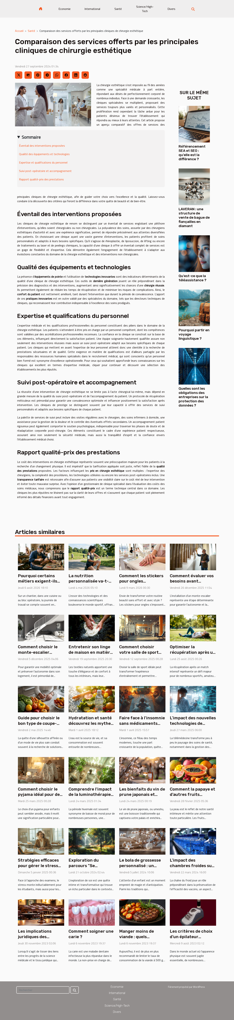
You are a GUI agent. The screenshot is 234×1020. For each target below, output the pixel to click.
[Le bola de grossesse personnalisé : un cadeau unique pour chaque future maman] (142, 841)
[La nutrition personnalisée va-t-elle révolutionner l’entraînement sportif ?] (92, 556)
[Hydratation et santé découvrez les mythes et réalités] (92, 699)
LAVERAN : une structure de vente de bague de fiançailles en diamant (194, 217)
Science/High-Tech (145, 8)
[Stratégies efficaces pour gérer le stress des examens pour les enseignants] (41, 841)
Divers (171, 9)
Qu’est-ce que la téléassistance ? (192, 278)
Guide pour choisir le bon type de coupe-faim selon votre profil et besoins (40, 726)
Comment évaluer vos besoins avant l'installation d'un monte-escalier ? (192, 584)
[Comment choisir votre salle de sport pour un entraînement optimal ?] (142, 628)
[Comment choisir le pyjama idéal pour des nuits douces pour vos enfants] (41, 770)
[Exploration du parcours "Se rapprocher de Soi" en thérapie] (92, 841)
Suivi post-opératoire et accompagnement (45, 171)
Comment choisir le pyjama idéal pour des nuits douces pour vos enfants (40, 797)
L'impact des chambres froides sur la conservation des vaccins (192, 868)
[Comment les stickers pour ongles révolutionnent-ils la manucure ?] (142, 556)
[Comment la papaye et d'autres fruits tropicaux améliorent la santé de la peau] (193, 770)
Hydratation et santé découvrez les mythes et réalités (91, 723)
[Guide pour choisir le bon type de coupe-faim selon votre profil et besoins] (41, 699)
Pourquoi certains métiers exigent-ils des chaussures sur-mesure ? (38, 584)
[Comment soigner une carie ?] (92, 912)
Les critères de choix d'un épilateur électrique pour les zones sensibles (191, 939)
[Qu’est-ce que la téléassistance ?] (194, 253)
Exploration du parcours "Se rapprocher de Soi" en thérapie (91, 868)
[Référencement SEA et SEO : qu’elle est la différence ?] (194, 124)
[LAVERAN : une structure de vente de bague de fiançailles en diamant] (194, 186)
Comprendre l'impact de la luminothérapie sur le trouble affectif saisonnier (90, 797)
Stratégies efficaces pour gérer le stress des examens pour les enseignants (39, 868)
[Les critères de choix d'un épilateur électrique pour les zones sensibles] (193, 912)
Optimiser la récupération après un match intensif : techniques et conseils (193, 655)
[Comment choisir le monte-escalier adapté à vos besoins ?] (41, 628)
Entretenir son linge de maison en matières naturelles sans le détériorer (92, 655)
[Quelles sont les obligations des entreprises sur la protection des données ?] (194, 366)
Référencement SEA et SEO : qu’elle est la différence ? (192, 152)
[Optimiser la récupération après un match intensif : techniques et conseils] (193, 628)
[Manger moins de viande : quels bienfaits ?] (142, 912)
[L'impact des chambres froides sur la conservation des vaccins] (193, 841)
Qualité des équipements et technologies (44, 154)
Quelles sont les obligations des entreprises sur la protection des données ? (193, 396)
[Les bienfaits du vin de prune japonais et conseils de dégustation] (142, 770)
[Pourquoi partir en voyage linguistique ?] (194, 307)
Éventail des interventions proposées (42, 145)
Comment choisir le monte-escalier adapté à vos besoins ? (40, 652)
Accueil (19, 31)
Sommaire (31, 137)
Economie (64, 9)
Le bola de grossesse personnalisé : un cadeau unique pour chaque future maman (142, 868)
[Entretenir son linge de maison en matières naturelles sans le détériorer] (92, 628)
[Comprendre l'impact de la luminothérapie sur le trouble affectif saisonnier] (92, 770)
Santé (118, 9)
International (92, 9)
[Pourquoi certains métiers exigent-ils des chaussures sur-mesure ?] (41, 556)
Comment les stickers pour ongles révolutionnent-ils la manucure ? (141, 584)
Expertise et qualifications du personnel (43, 162)
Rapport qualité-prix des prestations (41, 179)
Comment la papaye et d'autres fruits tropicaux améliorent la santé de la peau (192, 797)
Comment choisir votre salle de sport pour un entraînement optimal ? (142, 655)
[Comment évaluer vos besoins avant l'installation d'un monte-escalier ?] (193, 556)
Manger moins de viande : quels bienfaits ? (136, 937)
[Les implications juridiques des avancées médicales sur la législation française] (41, 912)
